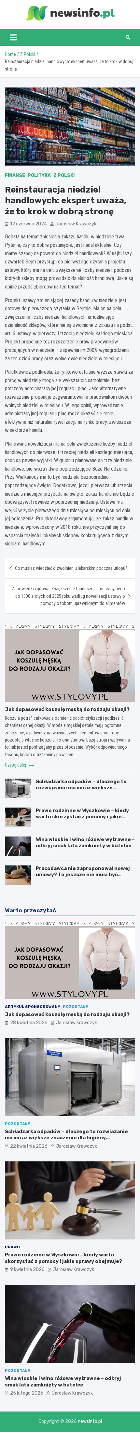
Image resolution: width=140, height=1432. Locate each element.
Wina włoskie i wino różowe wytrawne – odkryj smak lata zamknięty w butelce (85, 842)
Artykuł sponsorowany (32, 1006)
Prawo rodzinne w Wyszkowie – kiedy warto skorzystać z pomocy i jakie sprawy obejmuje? (82, 817)
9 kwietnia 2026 (27, 1269)
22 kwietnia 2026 (29, 1146)
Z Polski (64, 175)
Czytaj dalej (16, 765)
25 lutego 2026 (26, 1393)
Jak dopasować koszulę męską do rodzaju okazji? (67, 709)
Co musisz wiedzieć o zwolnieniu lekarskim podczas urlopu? (71, 568)
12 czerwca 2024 (28, 224)
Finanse (15, 175)
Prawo (12, 1247)
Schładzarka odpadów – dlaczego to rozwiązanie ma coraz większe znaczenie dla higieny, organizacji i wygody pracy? (81, 791)
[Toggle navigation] (13, 37)
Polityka (39, 175)
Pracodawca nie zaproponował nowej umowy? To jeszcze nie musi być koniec (83, 874)
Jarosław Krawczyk (75, 224)
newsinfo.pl (90, 1421)
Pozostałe (75, 1006)
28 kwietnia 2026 (29, 1022)
